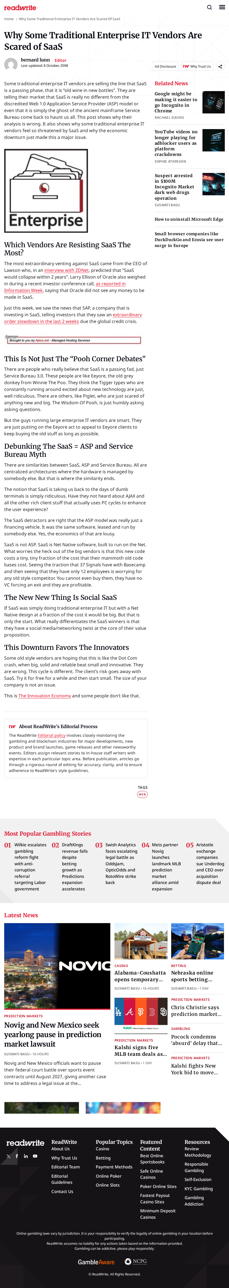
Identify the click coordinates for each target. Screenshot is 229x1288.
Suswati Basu (17, 1054)
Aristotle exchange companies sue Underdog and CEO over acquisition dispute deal (210, 863)
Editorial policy (51, 735)
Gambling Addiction (194, 1201)
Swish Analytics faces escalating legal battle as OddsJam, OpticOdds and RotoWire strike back (121, 863)
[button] (209, 7)
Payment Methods (114, 1167)
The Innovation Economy (44, 696)
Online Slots (108, 1185)
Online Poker (108, 1176)
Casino (121, 966)
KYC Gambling (199, 1188)
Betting (179, 966)
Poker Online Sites (158, 1186)
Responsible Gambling (196, 1167)
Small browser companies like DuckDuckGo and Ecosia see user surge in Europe (189, 239)
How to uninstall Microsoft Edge (189, 219)
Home (9, 18)
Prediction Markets (23, 1016)
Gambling (180, 1028)
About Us (60, 1148)
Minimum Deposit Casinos (158, 1214)
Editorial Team (65, 1167)
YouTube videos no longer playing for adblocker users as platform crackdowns (176, 143)
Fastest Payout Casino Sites (155, 1198)
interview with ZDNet (66, 270)
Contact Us (62, 1191)
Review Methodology (198, 1152)
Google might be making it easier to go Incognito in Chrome (176, 102)
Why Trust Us (64, 1158)
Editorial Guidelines (61, 1179)
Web (142, 794)
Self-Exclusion (198, 1179)
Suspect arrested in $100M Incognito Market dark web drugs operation (174, 187)
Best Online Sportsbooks (152, 1159)
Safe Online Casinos (151, 1174)
